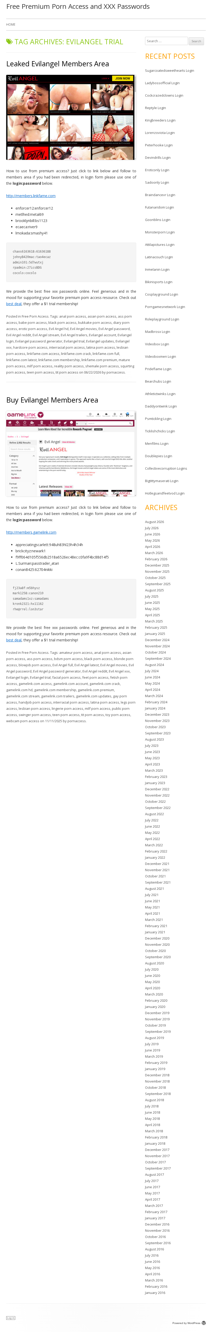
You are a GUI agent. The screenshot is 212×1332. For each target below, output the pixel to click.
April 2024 (152, 689)
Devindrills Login (158, 157)
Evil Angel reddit (18, 335)
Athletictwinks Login (160, 393)
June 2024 (152, 677)
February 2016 (156, 1286)
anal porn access (72, 316)
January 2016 (155, 1292)
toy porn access (117, 714)
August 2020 (154, 963)
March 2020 (154, 994)
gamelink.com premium (96, 690)
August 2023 (154, 739)
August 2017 (154, 1174)
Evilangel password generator (38, 341)
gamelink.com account (70, 683)
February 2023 (156, 776)
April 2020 (152, 988)
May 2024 (152, 683)
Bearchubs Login (158, 381)
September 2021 (158, 882)
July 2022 (151, 820)
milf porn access (39, 366)
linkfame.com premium (99, 359)
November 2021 (157, 870)
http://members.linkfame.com (31, 195)
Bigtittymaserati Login (161, 480)
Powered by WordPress (186, 1323)
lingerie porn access (67, 708)
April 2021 (152, 913)
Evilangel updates (100, 341)
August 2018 (154, 1100)
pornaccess (116, 372)
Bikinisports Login (158, 282)
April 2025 (152, 615)
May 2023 (152, 758)
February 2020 (156, 1000)
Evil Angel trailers (74, 335)
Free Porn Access (35, 316)
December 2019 (157, 1013)
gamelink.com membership (55, 690)
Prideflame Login (158, 369)
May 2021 (152, 907)
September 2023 (158, 733)
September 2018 (158, 1093)
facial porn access (66, 677)
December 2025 (157, 565)
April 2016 (152, 1274)
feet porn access (95, 677)
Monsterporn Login (160, 232)
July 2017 (151, 1180)
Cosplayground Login (161, 294)
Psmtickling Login (158, 418)
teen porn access (40, 372)
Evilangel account (102, 335)
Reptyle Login (155, 107)
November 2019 (157, 1019)
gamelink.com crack (104, 683)
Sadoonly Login (157, 182)
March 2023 (154, 770)
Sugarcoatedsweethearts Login (169, 70)
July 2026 (151, 528)
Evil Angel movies (83, 328)
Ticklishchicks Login (160, 431)
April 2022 (152, 838)
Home (10, 24)
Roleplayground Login (162, 319)
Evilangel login (17, 677)
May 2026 (152, 540)
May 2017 (152, 1193)
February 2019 (156, 1062)
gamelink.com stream (23, 696)
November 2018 (157, 1081)
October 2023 (155, 727)
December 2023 (157, 714)
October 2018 (155, 1087)
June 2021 (152, 901)
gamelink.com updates (93, 696)
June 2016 (152, 1261)
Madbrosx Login (157, 331)
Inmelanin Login (157, 269)
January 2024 (155, 708)
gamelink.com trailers (57, 696)
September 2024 (158, 658)
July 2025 (151, 596)
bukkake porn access (95, 322)
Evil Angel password (114, 328)
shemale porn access (102, 366)
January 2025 (155, 633)
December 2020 (157, 938)
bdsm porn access (68, 658)
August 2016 (154, 1249)
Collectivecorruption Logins (166, 468)
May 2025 (152, 608)
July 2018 (151, 1106)
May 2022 (152, 832)
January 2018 (155, 1143)
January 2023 (155, 782)
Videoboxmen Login (160, 356)
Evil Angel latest (86, 665)
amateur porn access (76, 652)
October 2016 (155, 1236)
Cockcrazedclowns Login (164, 95)
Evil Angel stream (46, 335)
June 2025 (152, 602)
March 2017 (154, 1205)
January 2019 (155, 1068)
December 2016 (157, 1224)
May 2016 (152, 1267)
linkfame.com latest (21, 359)
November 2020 (157, 944)
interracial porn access (67, 347)
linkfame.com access (43, 353)
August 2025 (154, 590)
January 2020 (155, 1006)
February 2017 (156, 1211)
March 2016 (154, 1280)
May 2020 (152, 981)
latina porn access (100, 347)
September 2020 (158, 957)
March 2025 (154, 621)
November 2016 (157, 1230)
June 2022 (152, 826)
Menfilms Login (157, 443)
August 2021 (154, 888)
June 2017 (152, 1187)
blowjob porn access (35, 665)
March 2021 (154, 919)
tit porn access (67, 372)
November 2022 (157, 795)
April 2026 (152, 546)
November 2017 (157, 1156)
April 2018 (152, 1124)
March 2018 (154, 1131)
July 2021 (151, 894)
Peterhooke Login (159, 145)
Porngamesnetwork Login (165, 306)
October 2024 (155, 652)
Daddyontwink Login (161, 406)
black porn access (62, 322)
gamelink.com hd (19, 690)
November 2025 (157, 571)
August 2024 (154, 664)
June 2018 (152, 1112)
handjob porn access (35, 702)
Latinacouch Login (159, 257)
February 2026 (156, 559)
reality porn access (69, 366)
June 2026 (152, 534)
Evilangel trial (74, 341)
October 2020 (155, 950)
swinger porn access (35, 714)
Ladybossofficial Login (162, 83)
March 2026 (154, 552)
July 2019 (151, 1044)
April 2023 (152, 764)
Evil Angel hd (59, 328)
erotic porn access (33, 328)
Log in (10, 1317)
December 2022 (157, 789)
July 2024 (151, 671)
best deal (13, 303)
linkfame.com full (106, 353)
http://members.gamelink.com (31, 532)
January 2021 (155, 932)
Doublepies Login (158, 456)
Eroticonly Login (157, 170)
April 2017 (152, 1199)
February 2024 (156, 702)
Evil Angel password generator (57, 671)
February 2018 (156, 1137)
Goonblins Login (157, 219)
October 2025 (155, 577)
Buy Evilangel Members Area (52, 400)
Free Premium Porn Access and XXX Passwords (78, 6)
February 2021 (156, 925)
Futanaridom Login (159, 207)
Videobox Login (157, 344)
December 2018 (157, 1075)
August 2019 (154, 1037)
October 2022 (155, 801)
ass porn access (39, 658)
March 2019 (154, 1056)
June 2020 (152, 975)
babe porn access (33, 322)
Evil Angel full (62, 665)
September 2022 (158, 807)
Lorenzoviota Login (160, 132)
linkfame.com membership (59, 359)
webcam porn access (22, 721)
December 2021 (157, 863)
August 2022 (154, 814)
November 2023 (157, 720)
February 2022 (156, 851)
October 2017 (155, 1162)
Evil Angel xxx (119, 671)
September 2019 (158, 1031)
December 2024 (157, 640)
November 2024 (157, 646)
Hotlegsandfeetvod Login (165, 493)
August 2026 (154, 521)
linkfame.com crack (76, 353)
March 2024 (154, 695)
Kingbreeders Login (160, 120)
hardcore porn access (30, 347)
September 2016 (158, 1243)
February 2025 (156, 627)
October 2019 (155, 1025)
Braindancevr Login (160, 194)
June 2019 (152, 1050)
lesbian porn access (34, 708)
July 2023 (151, 745)
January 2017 (155, 1218)
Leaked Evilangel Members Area (57, 63)
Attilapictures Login (160, 244)
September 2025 (158, 584)
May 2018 (152, 1118)
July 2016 (151, 1255)
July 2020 (151, 969)
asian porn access (102, 316)
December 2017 (157, 1149)
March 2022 (154, 845)
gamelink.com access (35, 683)
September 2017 (158, 1168)
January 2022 (155, 857)
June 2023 (152, 751)
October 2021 (155, 876)
